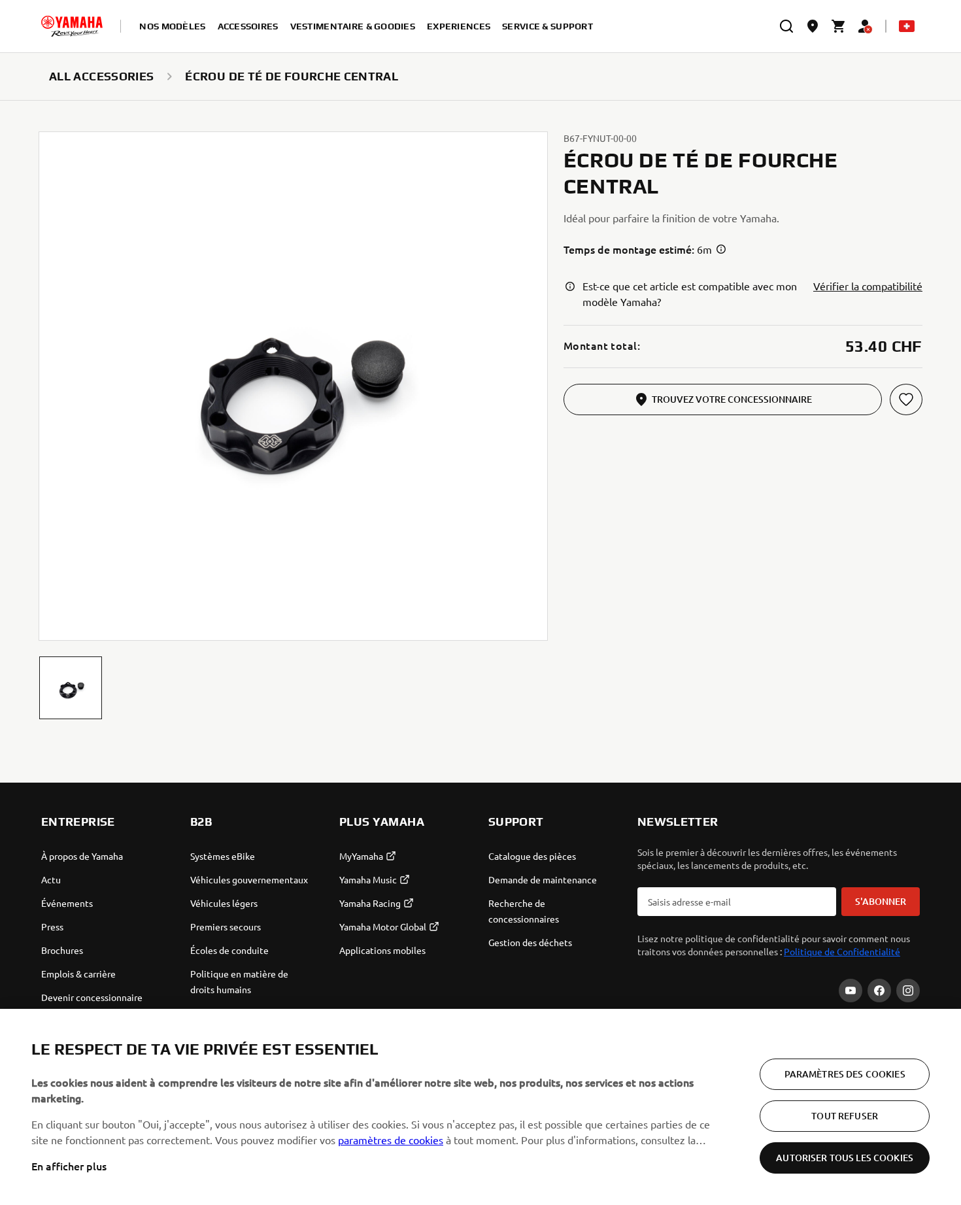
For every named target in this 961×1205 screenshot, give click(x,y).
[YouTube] (850, 990)
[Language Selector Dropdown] (907, 26)
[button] (70, 687)
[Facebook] (879, 990)
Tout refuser (844, 1116)
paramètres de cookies (390, 1139)
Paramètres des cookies (844, 1074)
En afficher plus (69, 1166)
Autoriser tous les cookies (844, 1157)
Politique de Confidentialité (842, 951)
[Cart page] (839, 26)
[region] (480, 1107)
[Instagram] (908, 990)
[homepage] (72, 26)
